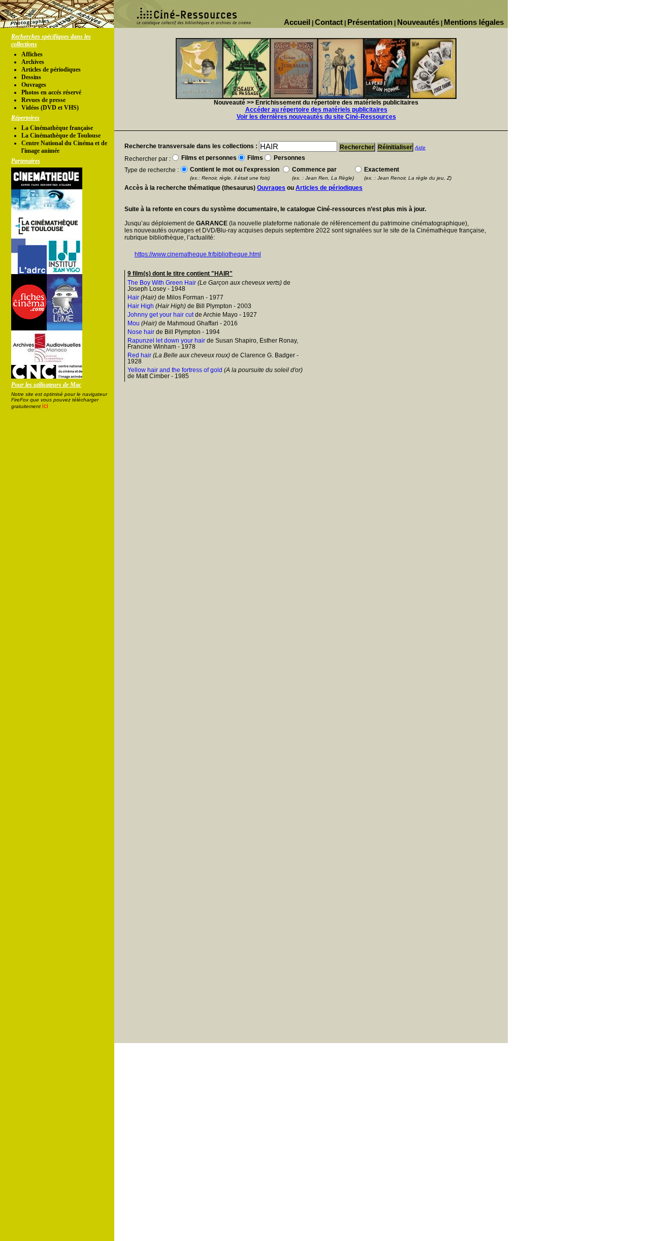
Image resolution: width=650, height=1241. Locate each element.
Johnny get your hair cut (160, 314)
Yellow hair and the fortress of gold (174, 370)
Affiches (32, 54)
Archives (32, 61)
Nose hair (140, 332)
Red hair (139, 355)
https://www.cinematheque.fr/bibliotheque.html (198, 254)
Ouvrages (33, 84)
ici (45, 406)
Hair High (140, 306)
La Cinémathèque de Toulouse (61, 135)
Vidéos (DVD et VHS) (50, 107)
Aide (420, 147)
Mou (133, 323)
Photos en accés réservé (51, 92)
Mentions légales (474, 22)
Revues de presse (43, 100)
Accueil (297, 22)
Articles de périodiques (51, 69)
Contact (329, 22)
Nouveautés (418, 22)
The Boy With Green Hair (161, 282)
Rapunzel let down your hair (166, 340)
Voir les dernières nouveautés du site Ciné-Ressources (316, 116)
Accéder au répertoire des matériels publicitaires (316, 109)
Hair (133, 297)
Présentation (370, 22)
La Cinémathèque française (57, 127)
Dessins (31, 77)
